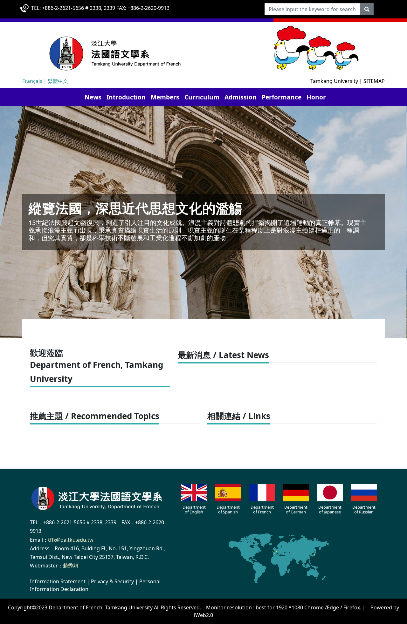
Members (165, 97)
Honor (316, 97)
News (93, 97)
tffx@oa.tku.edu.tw (70, 539)
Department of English (194, 509)
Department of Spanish (228, 509)
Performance (281, 97)
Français (32, 81)
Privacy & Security (112, 581)
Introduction (126, 97)
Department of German (295, 509)
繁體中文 (58, 81)
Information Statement (58, 581)
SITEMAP (374, 81)
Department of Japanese (329, 509)
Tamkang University (334, 81)
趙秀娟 (70, 565)
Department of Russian (364, 509)
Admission (240, 97)
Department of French (262, 509)
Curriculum (201, 97)
